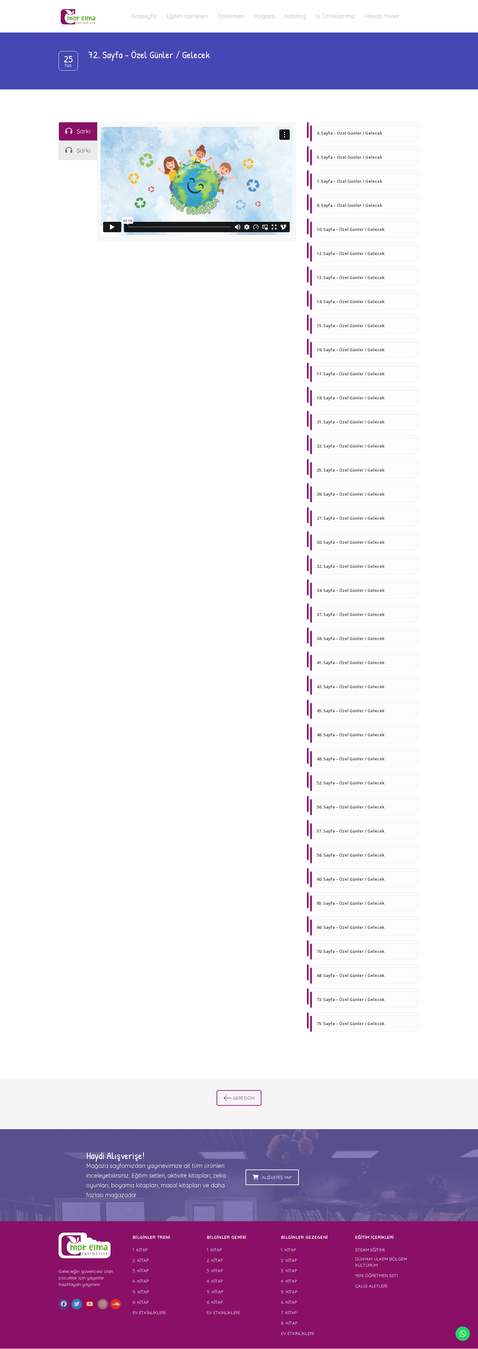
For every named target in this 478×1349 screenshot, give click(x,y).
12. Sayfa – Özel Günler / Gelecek (350, 253)
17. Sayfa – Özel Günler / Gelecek (350, 374)
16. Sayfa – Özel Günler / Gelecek (350, 350)
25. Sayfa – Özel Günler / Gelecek (350, 470)
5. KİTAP (141, 1291)
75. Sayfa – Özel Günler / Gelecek (350, 1023)
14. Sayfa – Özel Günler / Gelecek (350, 301)
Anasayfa (143, 16)
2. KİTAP (141, 1260)
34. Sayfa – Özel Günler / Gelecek (350, 590)
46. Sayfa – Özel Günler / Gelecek (350, 735)
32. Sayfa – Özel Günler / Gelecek (350, 566)
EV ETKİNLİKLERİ (149, 1312)
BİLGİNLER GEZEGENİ (305, 1237)
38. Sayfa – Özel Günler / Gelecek (350, 638)
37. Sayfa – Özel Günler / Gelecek (350, 614)
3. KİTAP (141, 1270)
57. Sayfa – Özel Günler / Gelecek (350, 831)
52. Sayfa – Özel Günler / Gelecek (350, 783)
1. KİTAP (140, 1249)
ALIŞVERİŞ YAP (277, 1177)
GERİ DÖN (244, 1098)
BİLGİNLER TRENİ (151, 1237)
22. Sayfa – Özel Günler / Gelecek (350, 446)
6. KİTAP (141, 1302)
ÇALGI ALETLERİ (371, 1286)
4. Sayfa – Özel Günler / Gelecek (349, 133)
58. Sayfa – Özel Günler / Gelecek (350, 855)
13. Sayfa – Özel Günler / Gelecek (350, 277)
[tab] (78, 131)
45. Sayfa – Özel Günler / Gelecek (350, 711)
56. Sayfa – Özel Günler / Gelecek (350, 807)
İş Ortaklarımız (335, 16)
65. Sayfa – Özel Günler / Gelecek (350, 903)
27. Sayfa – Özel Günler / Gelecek (350, 518)
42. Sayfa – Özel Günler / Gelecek (350, 686)
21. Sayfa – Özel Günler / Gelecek (350, 422)
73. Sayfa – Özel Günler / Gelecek (350, 999)
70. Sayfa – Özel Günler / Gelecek (350, 951)
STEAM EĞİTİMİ (370, 1249)
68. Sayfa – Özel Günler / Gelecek (350, 975)
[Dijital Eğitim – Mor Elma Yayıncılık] (78, 16)
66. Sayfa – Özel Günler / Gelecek (350, 927)
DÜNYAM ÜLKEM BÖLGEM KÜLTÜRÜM (381, 1262)
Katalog (295, 16)
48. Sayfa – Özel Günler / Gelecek (350, 759)
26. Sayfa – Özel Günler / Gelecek (350, 494)
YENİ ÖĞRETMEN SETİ (376, 1275)
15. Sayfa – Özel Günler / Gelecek (350, 325)
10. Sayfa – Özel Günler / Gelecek (350, 229)
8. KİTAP (289, 1323)
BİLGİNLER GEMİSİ (226, 1237)
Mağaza (264, 16)
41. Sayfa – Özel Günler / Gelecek (350, 662)
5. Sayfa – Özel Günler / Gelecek (349, 157)
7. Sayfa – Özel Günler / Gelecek (349, 181)
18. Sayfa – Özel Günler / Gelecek (350, 398)
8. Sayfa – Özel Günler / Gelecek (349, 205)
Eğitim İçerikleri (187, 16)
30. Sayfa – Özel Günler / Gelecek (350, 542)
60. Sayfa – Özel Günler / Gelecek (350, 879)
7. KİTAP (289, 1312)
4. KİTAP (141, 1281)
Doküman (231, 16)
